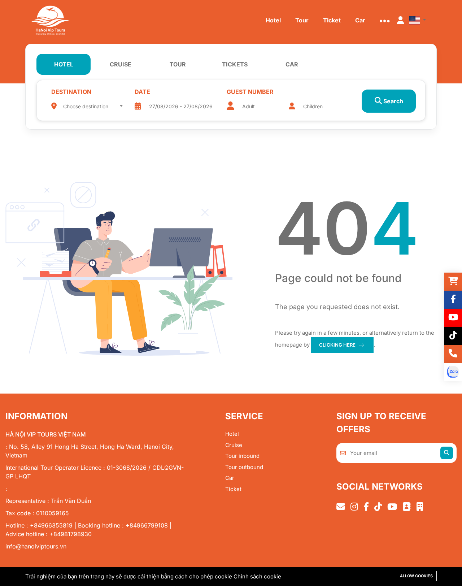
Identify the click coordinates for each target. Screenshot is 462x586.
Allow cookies (416, 575)
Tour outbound (244, 467)
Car (229, 477)
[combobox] (92, 104)
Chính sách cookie (257, 576)
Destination (71, 91)
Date (142, 91)
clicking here (337, 345)
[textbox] (92, 106)
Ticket (233, 489)
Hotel (232, 433)
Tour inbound (242, 455)
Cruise (233, 445)
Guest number (250, 91)
